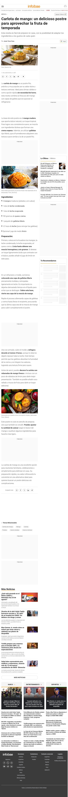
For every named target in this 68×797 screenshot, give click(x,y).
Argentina (20, 759)
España (21, 764)
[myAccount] (65, 6)
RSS (21, 780)
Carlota (26, 527)
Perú (21, 772)
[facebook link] (4, 762)
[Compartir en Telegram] (18, 76)
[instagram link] (11, 762)
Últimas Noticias (21, 777)
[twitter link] (8, 762)
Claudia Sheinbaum (53, 10)
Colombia (20, 762)
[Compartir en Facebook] (6, 76)
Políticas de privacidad (60, 760)
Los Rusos (11, 10)
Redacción (34, 756)
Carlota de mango (7, 527)
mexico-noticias (27, 530)
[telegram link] (8, 766)
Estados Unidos (21, 767)
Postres (4, 530)
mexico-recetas (14, 530)
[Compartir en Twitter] (10, 76)
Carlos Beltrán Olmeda (32, 10)
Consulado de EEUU (20, 10)
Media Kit (47, 770)
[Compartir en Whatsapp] (2, 76)
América (21, 756)
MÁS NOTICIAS (19, 677)
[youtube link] (4, 766)
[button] (2, 6)
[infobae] (34, 6)
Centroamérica (21, 775)
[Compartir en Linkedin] (14, 76)
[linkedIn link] (11, 766)
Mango (18, 527)
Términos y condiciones (60, 757)
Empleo (34, 759)
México (3, 14)
